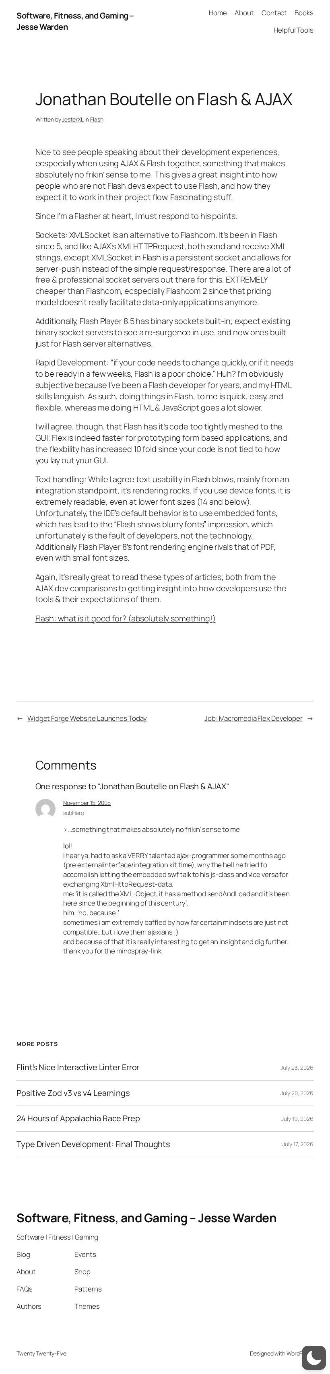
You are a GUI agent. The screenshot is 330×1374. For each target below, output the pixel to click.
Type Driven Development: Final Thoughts (93, 1144)
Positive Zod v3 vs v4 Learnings (73, 1093)
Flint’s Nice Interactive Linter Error (77, 1067)
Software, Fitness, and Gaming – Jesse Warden (146, 1217)
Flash (96, 119)
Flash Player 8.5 (107, 321)
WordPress (300, 1353)
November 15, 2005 (87, 803)
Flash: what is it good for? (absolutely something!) (125, 618)
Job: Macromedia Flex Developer (253, 718)
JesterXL (72, 119)
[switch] (314, 1358)
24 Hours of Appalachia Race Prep (78, 1118)
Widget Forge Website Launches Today (87, 718)
